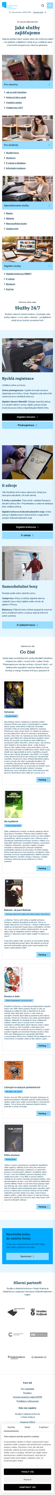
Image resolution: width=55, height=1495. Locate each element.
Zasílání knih (12, 228)
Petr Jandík (17, 1091)
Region (9, 213)
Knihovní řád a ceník (16, 97)
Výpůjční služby (14, 102)
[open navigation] (50, 5)
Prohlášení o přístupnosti (27, 1401)
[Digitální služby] (27, 249)
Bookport (10, 284)
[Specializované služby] (27, 188)
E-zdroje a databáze (16, 163)
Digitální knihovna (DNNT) (18, 273)
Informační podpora (15, 168)
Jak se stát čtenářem (16, 92)
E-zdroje (10, 279)
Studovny (11, 158)
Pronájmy (27, 1393)
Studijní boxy (12, 152)
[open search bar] (43, 5)
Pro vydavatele (27, 1388)
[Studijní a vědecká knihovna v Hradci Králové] (9, 5)
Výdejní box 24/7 (14, 107)
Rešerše (10, 218)
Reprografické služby (16, 223)
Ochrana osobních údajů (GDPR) (27, 1397)
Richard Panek (11, 1159)
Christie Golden (11, 716)
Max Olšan (9, 1091)
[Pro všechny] (27, 67)
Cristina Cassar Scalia (13, 825)
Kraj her (10, 289)
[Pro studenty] (27, 128)
